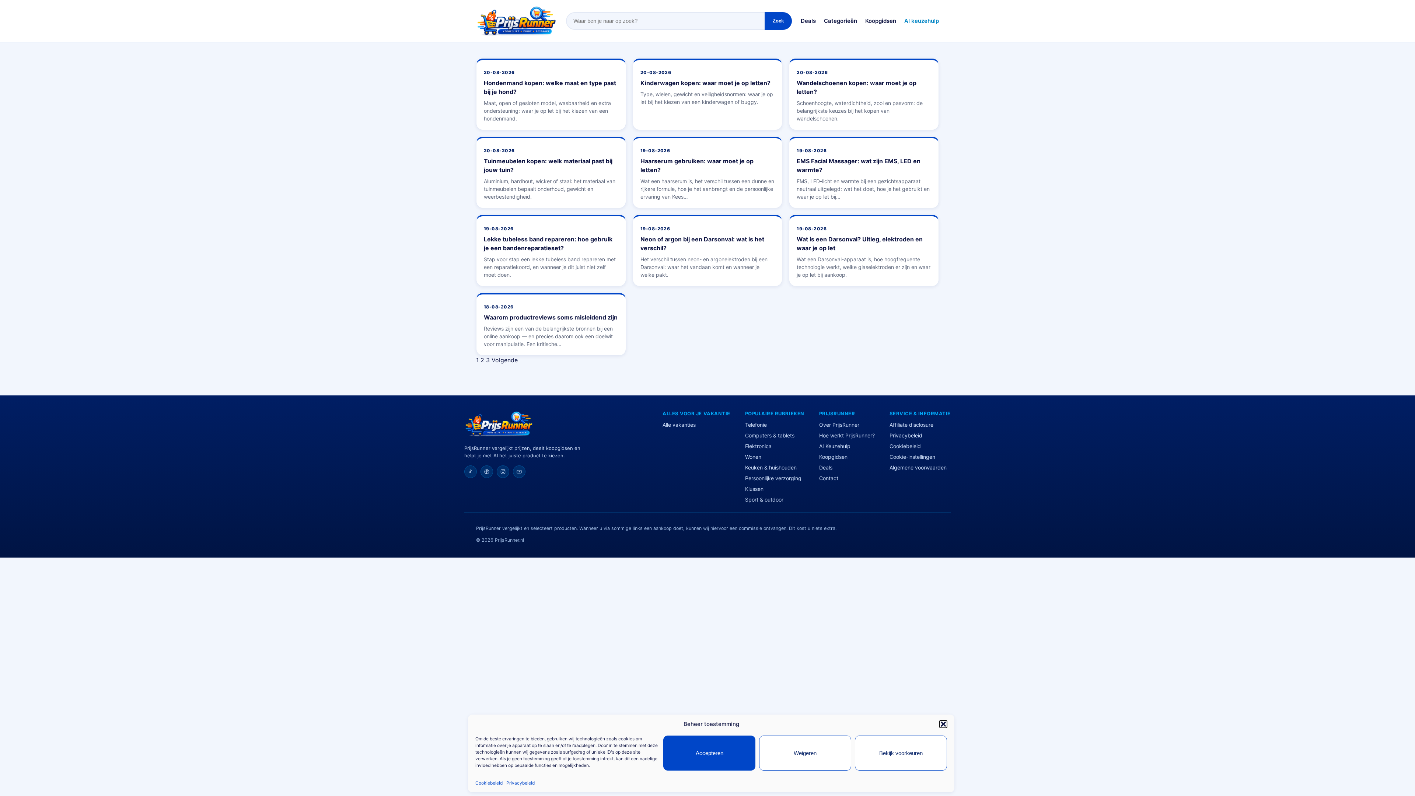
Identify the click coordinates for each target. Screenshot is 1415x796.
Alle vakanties (679, 425)
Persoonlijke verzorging (773, 478)
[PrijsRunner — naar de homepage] (516, 21)
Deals (808, 20)
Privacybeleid (520, 783)
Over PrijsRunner (839, 425)
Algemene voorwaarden (918, 467)
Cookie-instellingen (912, 457)
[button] (943, 724)
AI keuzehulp (921, 20)
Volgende (505, 360)
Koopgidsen (880, 20)
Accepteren (709, 753)
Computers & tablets (769, 435)
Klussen (754, 489)
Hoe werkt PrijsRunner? (847, 435)
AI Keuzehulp (834, 446)
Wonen (753, 457)
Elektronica (758, 446)
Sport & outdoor (764, 499)
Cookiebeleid (489, 783)
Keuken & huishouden (771, 467)
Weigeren (805, 753)
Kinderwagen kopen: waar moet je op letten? (705, 83)
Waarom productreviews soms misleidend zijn (551, 317)
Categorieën (840, 20)
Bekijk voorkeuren (901, 753)
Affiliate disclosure (911, 425)
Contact (828, 478)
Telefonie (756, 425)
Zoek (778, 21)
